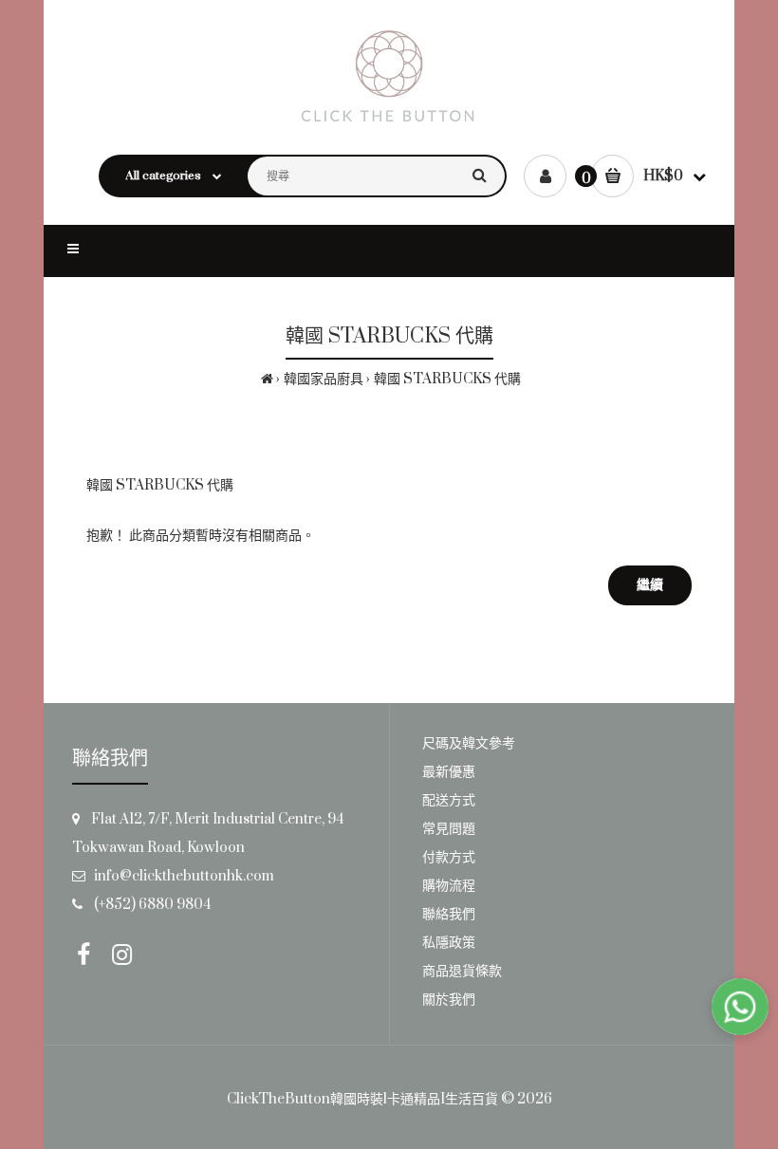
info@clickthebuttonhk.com (184, 876)
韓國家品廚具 (323, 379)
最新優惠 (448, 772)
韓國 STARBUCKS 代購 (447, 379)
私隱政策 (448, 943)
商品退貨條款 (462, 971)
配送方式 (448, 800)
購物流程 (448, 886)
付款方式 (448, 857)
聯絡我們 (448, 914)
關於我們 (448, 1000)
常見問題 (448, 829)
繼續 (650, 585)
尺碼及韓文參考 (468, 743)
